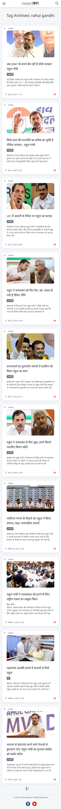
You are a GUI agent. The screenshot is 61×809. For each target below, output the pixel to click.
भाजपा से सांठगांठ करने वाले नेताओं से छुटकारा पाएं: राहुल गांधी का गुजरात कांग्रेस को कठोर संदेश (29, 749)
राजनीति (10, 74)
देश (8, 678)
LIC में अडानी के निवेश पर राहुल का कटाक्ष (29, 216)
